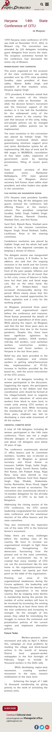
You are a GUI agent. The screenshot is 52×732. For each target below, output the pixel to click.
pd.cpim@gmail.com (15, 718)
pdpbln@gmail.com (14, 721)
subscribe (10, 708)
